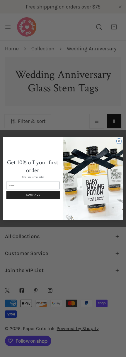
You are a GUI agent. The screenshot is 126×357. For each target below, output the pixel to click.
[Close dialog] (119, 141)
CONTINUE (33, 195)
